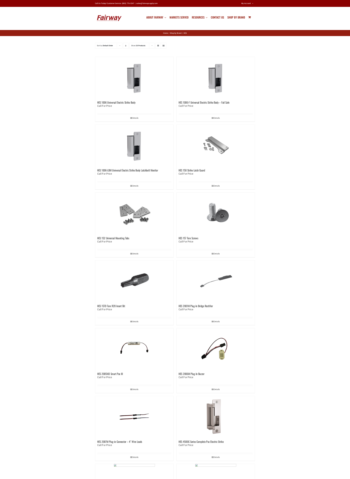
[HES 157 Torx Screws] (216, 213)
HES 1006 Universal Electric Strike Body (116, 102)
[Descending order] (126, 46)
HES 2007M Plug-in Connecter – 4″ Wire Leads (119, 442)
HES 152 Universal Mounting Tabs (113, 238)
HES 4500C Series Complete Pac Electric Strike (201, 442)
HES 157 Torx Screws (188, 238)
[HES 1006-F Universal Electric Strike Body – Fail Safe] (216, 77)
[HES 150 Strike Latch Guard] (216, 145)
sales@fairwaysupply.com (147, 3)
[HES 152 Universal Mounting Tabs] (134, 213)
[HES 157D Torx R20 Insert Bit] (134, 281)
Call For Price (104, 105)
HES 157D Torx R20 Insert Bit (111, 306)
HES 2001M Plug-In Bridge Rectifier (196, 306)
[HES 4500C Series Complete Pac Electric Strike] (216, 416)
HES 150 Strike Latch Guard (192, 170)
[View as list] (163, 45)
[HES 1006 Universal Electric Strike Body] (134, 77)
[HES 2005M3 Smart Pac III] (134, 348)
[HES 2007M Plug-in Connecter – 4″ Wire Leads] (134, 416)
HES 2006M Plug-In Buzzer (191, 374)
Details (135, 118)
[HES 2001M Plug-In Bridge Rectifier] (216, 281)
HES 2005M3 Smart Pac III (110, 374)
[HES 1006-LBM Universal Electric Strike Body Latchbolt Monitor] (134, 145)
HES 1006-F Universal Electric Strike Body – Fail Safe (204, 102)
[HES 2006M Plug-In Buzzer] (216, 348)
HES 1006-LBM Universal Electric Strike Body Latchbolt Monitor (127, 170)
